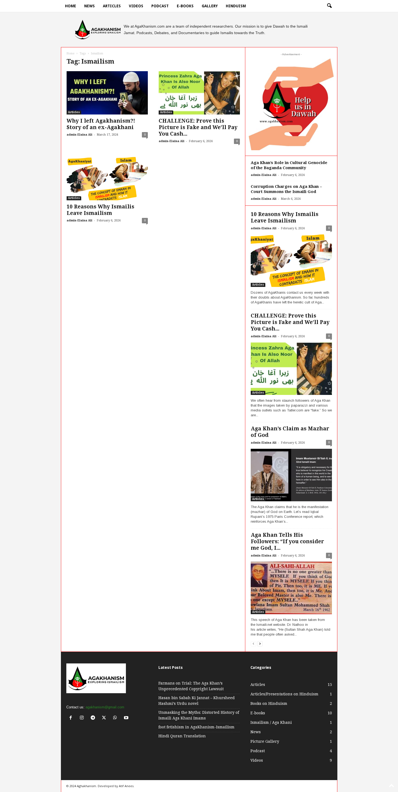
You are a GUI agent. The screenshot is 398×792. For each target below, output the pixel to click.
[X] (105, 718)
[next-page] (260, 643)
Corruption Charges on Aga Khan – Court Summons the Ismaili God (286, 189)
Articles (112, 6)
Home (70, 6)
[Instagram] (83, 718)
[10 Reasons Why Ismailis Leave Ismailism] (107, 178)
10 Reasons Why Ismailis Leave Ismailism (100, 210)
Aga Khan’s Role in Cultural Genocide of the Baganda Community (289, 165)
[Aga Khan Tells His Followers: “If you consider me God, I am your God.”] (291, 588)
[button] (329, 6)
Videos (136, 6)
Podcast (160, 6)
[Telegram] (94, 718)
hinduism (236, 6)
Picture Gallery (264, 741)
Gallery (210, 6)
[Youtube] (127, 718)
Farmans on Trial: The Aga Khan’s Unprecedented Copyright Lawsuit (191, 686)
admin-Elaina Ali (79, 134)
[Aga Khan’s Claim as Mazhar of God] (291, 475)
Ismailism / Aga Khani (271, 722)
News (89, 6)
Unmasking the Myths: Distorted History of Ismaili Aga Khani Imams (198, 715)
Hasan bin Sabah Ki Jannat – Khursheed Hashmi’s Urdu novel (196, 701)
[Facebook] (71, 718)
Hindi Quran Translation (182, 736)
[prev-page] (253, 643)
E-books (185, 6)
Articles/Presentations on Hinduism (284, 694)
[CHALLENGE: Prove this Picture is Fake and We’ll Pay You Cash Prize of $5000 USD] (199, 92)
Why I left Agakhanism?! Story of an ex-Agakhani (101, 124)
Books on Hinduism (268, 703)
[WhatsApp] (116, 718)
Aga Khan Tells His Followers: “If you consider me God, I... (287, 541)
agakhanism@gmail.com (105, 707)
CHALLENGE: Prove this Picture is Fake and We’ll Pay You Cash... (198, 127)
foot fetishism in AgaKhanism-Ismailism (196, 727)
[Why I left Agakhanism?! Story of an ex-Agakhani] (107, 92)
